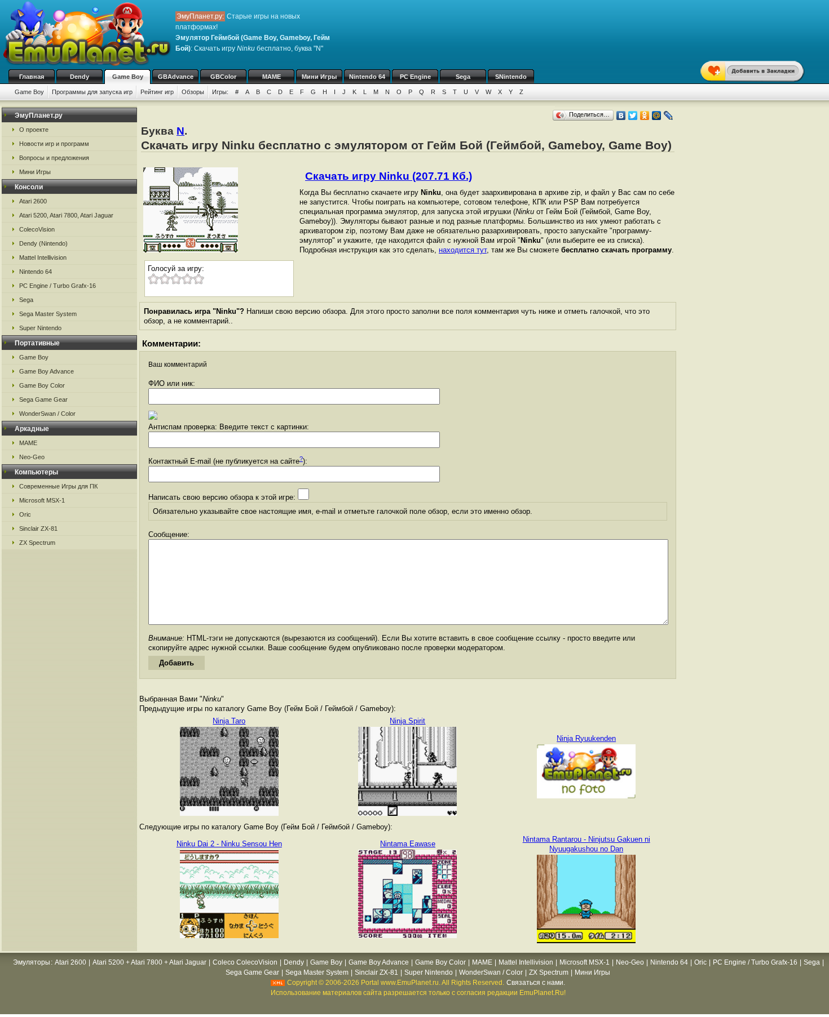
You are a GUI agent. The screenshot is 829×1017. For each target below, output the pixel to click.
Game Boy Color (42, 385)
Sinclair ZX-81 (38, 528)
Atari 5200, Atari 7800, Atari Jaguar (66, 215)
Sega (463, 76)
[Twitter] (633, 115)
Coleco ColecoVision (245, 962)
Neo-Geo (32, 457)
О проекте (33, 129)
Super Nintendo (40, 328)
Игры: (220, 91)
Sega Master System (48, 313)
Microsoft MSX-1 (42, 500)
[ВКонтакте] (621, 115)
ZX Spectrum (37, 542)
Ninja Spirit (407, 721)
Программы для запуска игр (92, 91)
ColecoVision (37, 229)
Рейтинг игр (157, 91)
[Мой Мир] (657, 115)
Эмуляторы (31, 962)
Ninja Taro (229, 721)
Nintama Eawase (407, 844)
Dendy (79, 76)
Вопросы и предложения (54, 157)
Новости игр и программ (54, 143)
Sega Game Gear (43, 399)
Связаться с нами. (535, 983)
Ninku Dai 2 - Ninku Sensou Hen (229, 844)
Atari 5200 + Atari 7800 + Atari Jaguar (149, 962)
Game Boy (127, 76)
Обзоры (193, 91)
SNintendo (511, 76)
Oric (25, 514)
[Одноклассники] (645, 115)
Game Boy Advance (46, 371)
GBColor (223, 76)
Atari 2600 (33, 201)
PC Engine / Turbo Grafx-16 (57, 285)
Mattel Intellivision (43, 257)
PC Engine (415, 76)
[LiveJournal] (668, 115)
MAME (271, 76)
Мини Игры (319, 76)
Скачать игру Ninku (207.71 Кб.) (388, 176)
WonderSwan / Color (47, 413)
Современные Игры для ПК (58, 486)
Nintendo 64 (367, 76)
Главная (31, 76)
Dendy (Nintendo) (43, 243)
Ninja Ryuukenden (586, 738)
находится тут (463, 250)
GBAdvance (175, 76)
